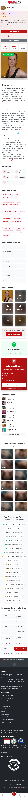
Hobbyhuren (7, 659)
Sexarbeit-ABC (4, 709)
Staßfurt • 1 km (11, 399)
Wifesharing (6, 235)
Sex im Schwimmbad (16, 221)
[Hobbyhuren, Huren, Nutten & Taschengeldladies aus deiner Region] (14, 2)
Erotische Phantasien (6, 745)
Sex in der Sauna (7, 225)
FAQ (10, 780)
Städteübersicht (5, 717)
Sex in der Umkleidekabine (9, 228)
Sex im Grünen (17, 218)
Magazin (3, 711)
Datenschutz (10, 784)
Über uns (14, 780)
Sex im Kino (5, 221)
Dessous (17, 194)
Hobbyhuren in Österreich (7, 722)
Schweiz (21, 676)
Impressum (18, 784)
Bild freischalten (15, 334)
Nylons (18, 201)
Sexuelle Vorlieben (6, 701)
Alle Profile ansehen (14, 434)
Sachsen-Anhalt (15, 9)
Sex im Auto (6, 214)
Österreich (12, 676)
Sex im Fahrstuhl (15, 214)
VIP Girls (3, 703)
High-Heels (5, 197)
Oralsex (5, 204)
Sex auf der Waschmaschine (9, 208)
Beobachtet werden (7, 194)
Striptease (18, 232)
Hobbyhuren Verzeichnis (7, 695)
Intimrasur (13, 197)
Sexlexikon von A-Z (6, 706)
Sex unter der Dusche (8, 232)
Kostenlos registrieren (15, 385)
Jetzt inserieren (5, 714)
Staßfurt (9, 9)
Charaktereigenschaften (7, 698)
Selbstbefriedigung (14, 204)
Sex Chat (21, 211)
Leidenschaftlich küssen (8, 201)
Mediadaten (21, 780)
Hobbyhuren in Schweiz (7, 725)
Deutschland (22, 9)
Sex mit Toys (21, 228)
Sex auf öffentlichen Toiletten (9, 211)
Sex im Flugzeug (6, 218)
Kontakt (6, 780)
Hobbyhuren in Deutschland (8, 719)
